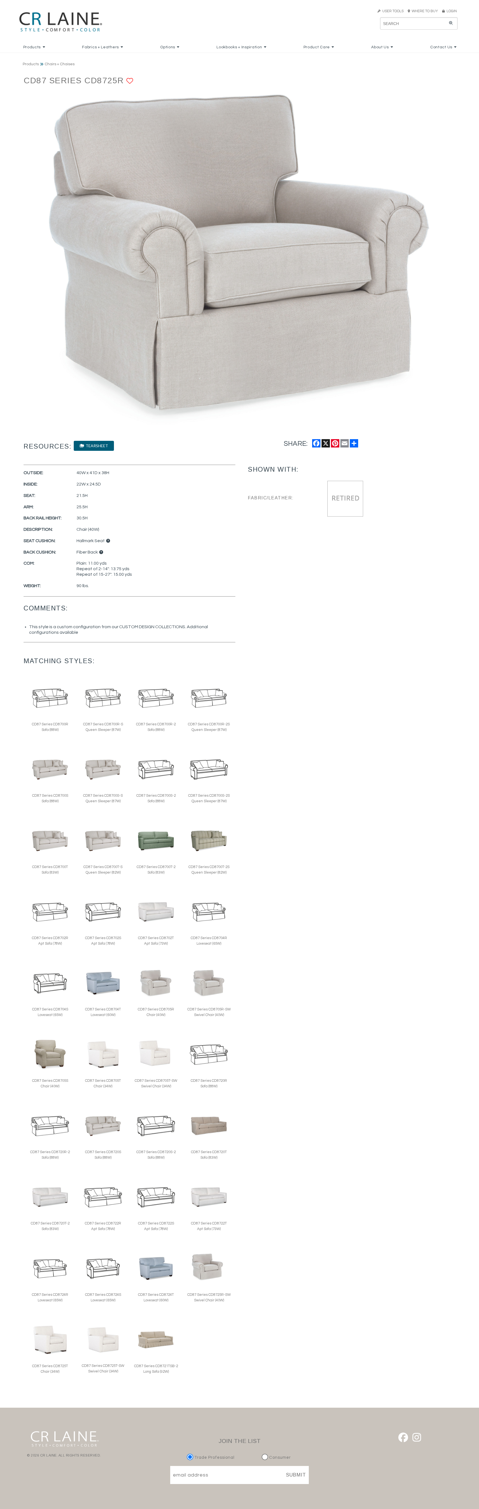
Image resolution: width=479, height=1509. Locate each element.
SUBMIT (296, 1475)
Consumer (279, 1457)
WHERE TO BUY (425, 11)
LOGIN (451, 11)
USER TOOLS (392, 11)
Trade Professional (214, 1457)
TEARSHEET (96, 445)
